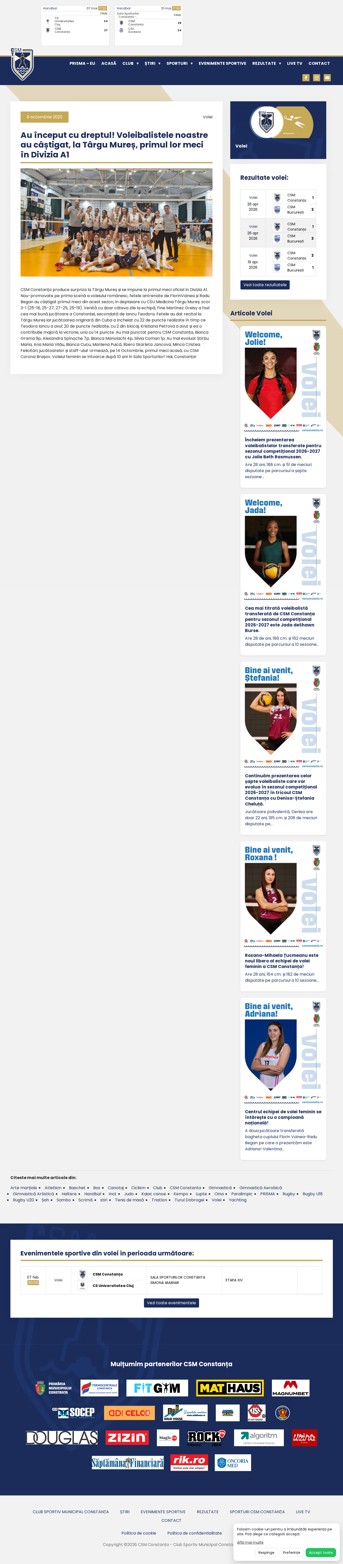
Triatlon (159, 1200)
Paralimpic (242, 1194)
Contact (319, 63)
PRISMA (267, 1194)
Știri (150, 63)
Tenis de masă (129, 1200)
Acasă (108, 63)
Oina (219, 1194)
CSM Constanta (185, 1188)
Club (128, 63)
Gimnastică (220, 1188)
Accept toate (321, 1552)
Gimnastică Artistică (33, 1194)
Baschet (77, 1188)
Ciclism (138, 1188)
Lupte (201, 1194)
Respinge (266, 1552)
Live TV (294, 63)
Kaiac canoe (153, 1194)
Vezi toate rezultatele (265, 285)
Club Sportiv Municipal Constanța (71, 1512)
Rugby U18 (313, 1194)
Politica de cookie (138, 1533)
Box (96, 1188)
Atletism (53, 1188)
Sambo (64, 1200)
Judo (129, 1194)
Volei (208, 117)
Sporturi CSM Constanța (257, 1512)
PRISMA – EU (82, 63)
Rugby (289, 1194)
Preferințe (291, 1552)
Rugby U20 (23, 1200)
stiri (103, 1200)
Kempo (181, 1194)
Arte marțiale (23, 1188)
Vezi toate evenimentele (171, 1303)
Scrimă (85, 1200)
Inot (113, 1194)
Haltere (69, 1194)
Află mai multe (250, 1542)
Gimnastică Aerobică (260, 1188)
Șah (45, 1200)
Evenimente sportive (222, 63)
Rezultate (264, 63)
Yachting (238, 1200)
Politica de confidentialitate (194, 1533)
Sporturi (177, 63)
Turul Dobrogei (189, 1200)
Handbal (50, 8)
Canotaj (116, 1188)
